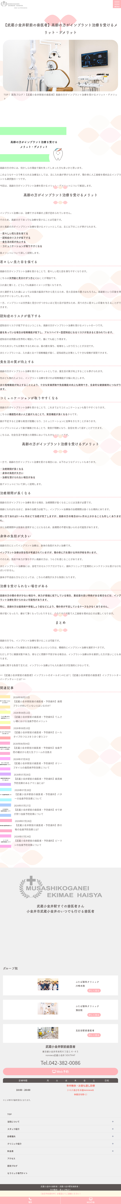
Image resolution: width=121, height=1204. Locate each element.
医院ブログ (12, 1165)
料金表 (10, 1151)
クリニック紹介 (14, 1143)
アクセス (11, 1158)
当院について (13, 1121)
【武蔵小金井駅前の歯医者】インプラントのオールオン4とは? (35, 675)
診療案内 (11, 1136)
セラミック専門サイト (17, 1173)
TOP (9, 1114)
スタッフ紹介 (13, 1129)
